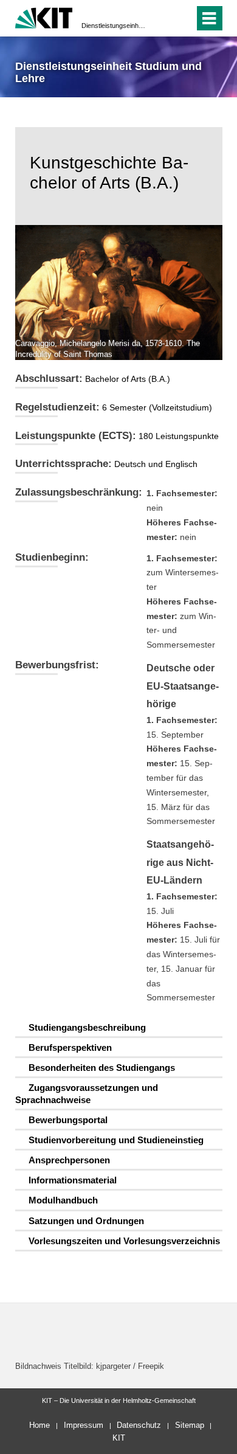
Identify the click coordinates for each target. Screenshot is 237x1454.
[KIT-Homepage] (44, 17)
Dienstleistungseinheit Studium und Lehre (114, 25)
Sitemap (189, 1425)
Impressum (83, 1425)
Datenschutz (139, 1425)
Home (39, 1425)
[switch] (163, 18)
